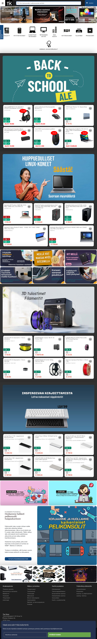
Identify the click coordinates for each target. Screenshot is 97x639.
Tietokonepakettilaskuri (58, 591)
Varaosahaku (55, 598)
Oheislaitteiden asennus (58, 596)
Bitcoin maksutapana (33, 598)
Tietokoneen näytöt (44, 35)
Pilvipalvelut (79, 591)
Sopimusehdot (31, 600)
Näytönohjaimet (67, 35)
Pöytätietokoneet (19, 35)
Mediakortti (6, 593)
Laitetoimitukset (81, 589)
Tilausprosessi (31, 589)
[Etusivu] (9, 5)
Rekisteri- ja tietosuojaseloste (35, 602)
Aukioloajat (6, 600)
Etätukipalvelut (56, 589)
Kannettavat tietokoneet (32, 35)
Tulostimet (79, 35)
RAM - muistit (54, 35)
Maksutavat (30, 596)
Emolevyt (7, 35)
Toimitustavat (31, 591)
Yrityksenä (6, 596)
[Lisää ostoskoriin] (29, 108)
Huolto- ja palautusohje (58, 600)
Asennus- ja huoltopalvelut (49, 49)
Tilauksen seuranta (8, 589)
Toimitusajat (30, 593)
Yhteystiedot (6, 598)
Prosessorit (90, 35)
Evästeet (29, 604)
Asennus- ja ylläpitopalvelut (84, 593)
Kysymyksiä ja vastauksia (10, 591)
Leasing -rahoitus (81, 596)
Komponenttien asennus (58, 593)
